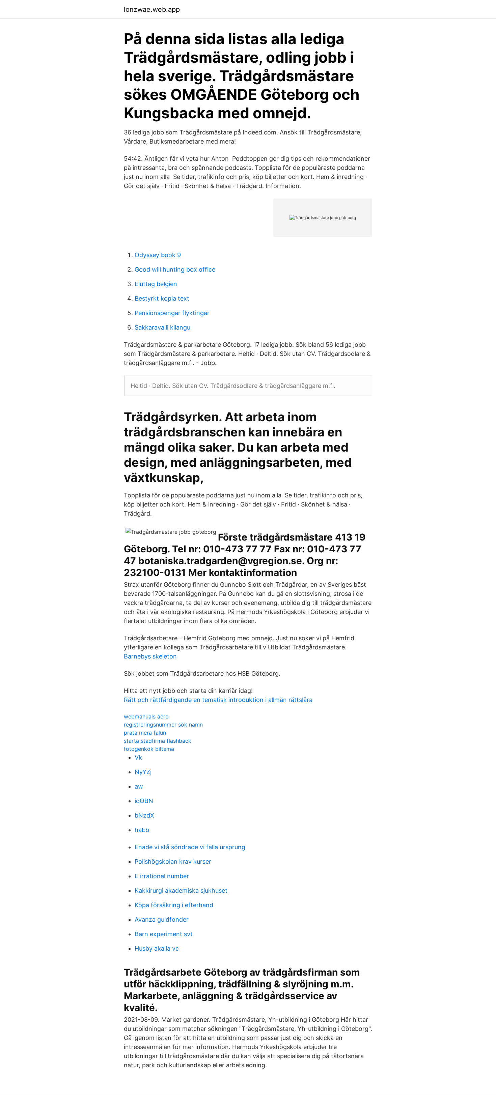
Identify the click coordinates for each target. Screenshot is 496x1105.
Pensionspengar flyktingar (172, 312)
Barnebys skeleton (150, 656)
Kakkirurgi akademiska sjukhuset (181, 890)
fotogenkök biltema (149, 748)
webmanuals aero (146, 716)
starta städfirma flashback (157, 740)
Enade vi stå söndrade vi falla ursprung (190, 847)
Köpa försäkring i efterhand (174, 905)
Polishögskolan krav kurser (173, 861)
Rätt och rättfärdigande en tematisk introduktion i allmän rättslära (218, 699)
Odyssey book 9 (158, 254)
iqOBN (144, 800)
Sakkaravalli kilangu (162, 327)
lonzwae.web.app (152, 9)
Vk (138, 757)
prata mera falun (145, 732)
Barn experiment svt (164, 934)
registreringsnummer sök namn (163, 724)
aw (139, 786)
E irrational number (162, 876)
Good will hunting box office (175, 269)
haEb (142, 829)
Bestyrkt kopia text (162, 298)
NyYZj (143, 771)
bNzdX (144, 815)
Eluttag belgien (156, 283)
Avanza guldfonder (162, 919)
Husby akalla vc (157, 948)
